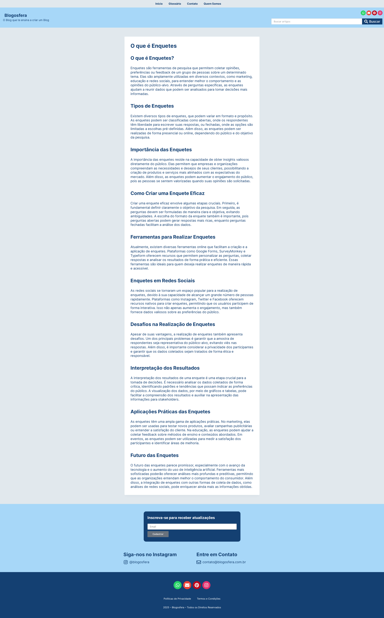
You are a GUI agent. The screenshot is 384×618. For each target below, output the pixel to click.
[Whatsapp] (363, 13)
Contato (192, 3)
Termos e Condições (208, 598)
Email (150, 521)
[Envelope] (368, 13)
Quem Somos (212, 3)
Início (159, 3)
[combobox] (316, 21)
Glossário (175, 3)
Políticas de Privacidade (177, 598)
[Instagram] (380, 13)
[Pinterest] (374, 13)
